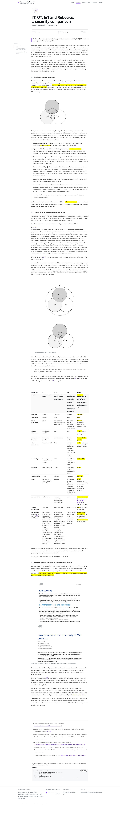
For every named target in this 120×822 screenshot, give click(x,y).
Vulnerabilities (86, 2)
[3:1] (53, 380)
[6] (47, 677)
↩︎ (61, 726)
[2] (35, 227)
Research (78, 2)
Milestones (94, 2)
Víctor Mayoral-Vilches (69, 792)
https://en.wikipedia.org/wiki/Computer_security (72, 755)
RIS (85, 401)
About (100, 2)
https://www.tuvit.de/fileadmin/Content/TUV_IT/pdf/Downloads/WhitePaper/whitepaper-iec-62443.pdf (59, 744)
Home (72, 2)
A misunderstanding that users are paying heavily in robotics (21, 52)
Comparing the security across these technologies (21, 49)
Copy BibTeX (83, 770)
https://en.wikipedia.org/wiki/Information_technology (47, 726)
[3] (79, 265)
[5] (37, 515)
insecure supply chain (79, 695)
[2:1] (44, 257)
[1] (75, 145)
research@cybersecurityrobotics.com (91, 792)
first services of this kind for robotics (81, 500)
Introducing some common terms (21, 46)
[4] (79, 378)
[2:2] (75, 378)
